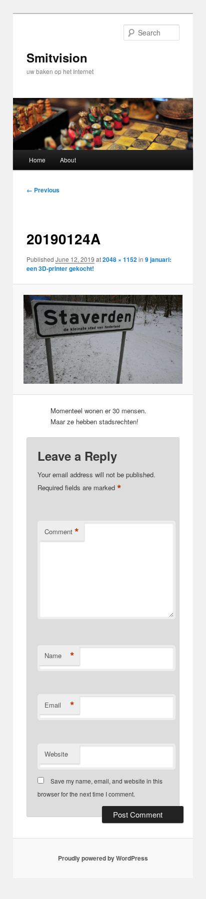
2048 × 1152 (119, 259)
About (68, 159)
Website (56, 754)
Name (59, 656)
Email (59, 705)
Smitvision (57, 57)
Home (37, 159)
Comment (61, 532)
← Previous (43, 189)
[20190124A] (103, 339)
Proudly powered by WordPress (103, 858)
